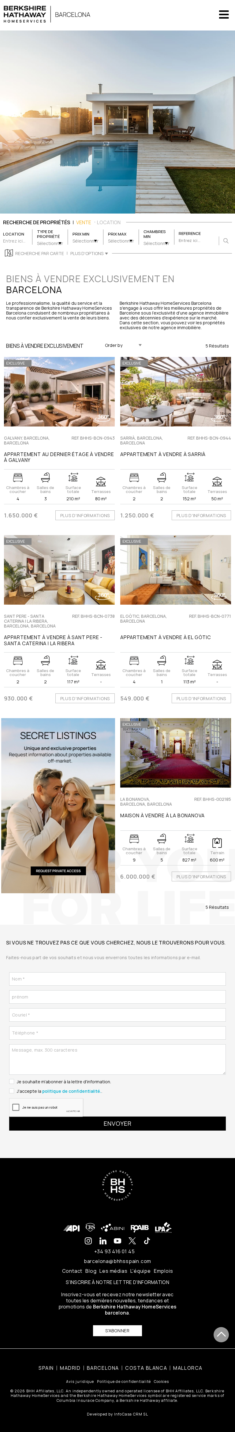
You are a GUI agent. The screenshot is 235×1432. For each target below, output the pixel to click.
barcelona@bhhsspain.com (117, 1261)
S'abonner (117, 1330)
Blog (90, 1270)
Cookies (161, 1381)
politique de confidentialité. (71, 1091)
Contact (72, 1270)
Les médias (113, 1270)
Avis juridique (80, 1381)
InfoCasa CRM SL (131, 1414)
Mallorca (188, 1368)
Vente (83, 222)
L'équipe (140, 1270)
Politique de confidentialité (124, 1381)
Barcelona (103, 1368)
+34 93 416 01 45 (114, 1251)
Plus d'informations (85, 515)
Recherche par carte (39, 253)
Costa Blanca (146, 1368)
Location (109, 222)
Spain (46, 1368)
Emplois (163, 1270)
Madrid (70, 1368)
